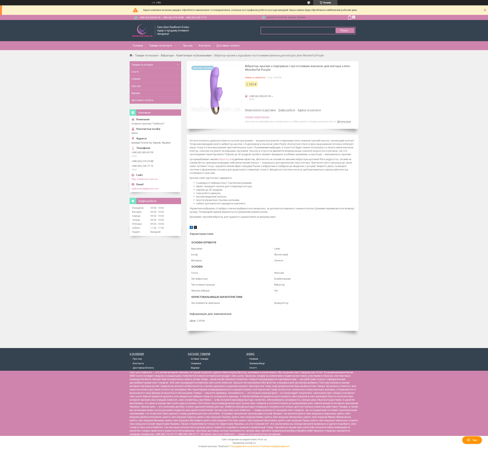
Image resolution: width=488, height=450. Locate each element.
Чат (475, 440)
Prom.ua (262, 439)
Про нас (188, 45)
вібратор (223, 159)
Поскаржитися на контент (245, 446)
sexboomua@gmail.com (145, 188)
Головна (138, 45)
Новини (136, 78)
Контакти (204, 45)
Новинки (196, 363)
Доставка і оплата (227, 45)
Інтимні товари (199, 358)
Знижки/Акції (257, 363)
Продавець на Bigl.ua (244, 443)
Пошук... (345, 30)
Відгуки (136, 93)
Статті (135, 71)
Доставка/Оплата (143, 367)
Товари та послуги (160, 45)
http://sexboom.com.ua (144, 179)
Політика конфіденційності (275, 446)
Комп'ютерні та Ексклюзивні (194, 55)
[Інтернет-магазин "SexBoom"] (142, 30)
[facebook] (191, 228)
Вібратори (167, 55)
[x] (195, 228)
